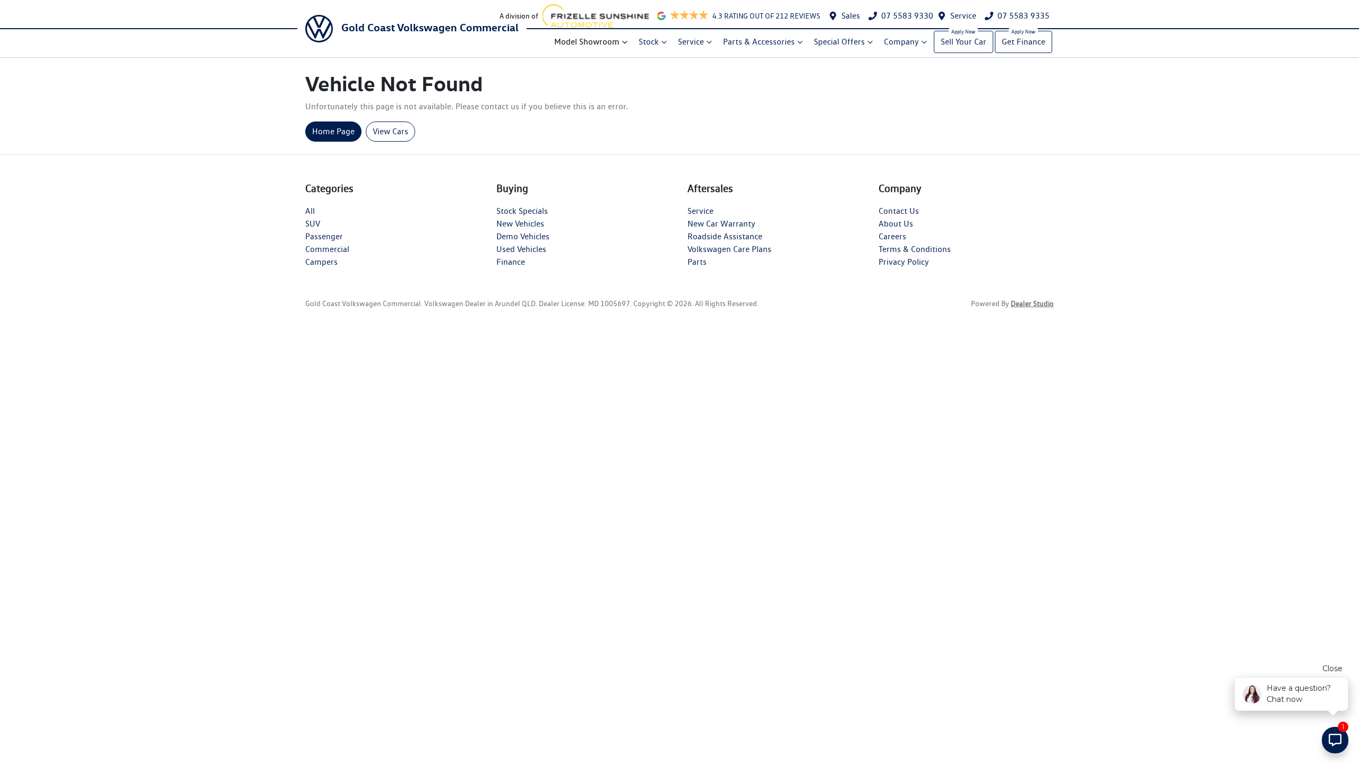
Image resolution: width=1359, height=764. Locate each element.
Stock (649, 42)
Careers (892, 236)
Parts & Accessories (759, 42)
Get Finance (1023, 42)
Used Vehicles (521, 249)
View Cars (390, 131)
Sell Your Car (963, 42)
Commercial (327, 249)
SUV (312, 224)
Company (901, 42)
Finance (510, 262)
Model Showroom (587, 42)
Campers (321, 262)
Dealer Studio (1032, 303)
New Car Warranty (721, 224)
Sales (850, 16)
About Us (896, 224)
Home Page (333, 131)
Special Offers (839, 42)
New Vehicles (520, 224)
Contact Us (899, 211)
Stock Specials (522, 211)
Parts (697, 262)
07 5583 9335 (1023, 16)
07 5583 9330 (907, 16)
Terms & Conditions (915, 249)
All (310, 211)
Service (963, 16)
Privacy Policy (904, 262)
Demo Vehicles (522, 236)
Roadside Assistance (724, 236)
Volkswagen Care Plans (729, 249)
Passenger (324, 236)
